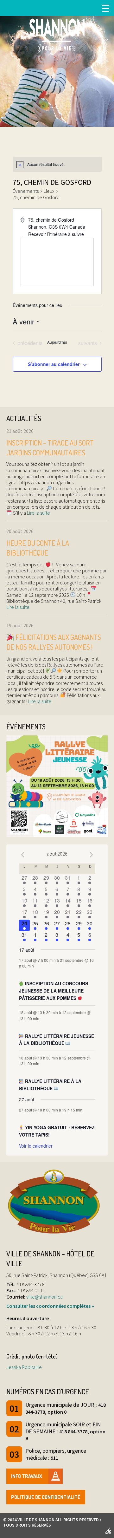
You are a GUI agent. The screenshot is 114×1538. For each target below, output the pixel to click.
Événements (26, 191)
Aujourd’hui (57, 342)
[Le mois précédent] (91, 854)
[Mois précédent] (23, 854)
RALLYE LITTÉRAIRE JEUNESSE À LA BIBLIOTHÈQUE (56, 1039)
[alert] (57, 164)
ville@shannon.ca (44, 1297)
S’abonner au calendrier (53, 364)
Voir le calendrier (36, 1146)
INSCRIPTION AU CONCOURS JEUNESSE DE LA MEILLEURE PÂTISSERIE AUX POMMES (53, 990)
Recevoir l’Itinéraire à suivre (56, 234)
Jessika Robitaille (24, 1367)
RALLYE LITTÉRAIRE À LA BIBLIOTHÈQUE (50, 1085)
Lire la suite (38, 513)
